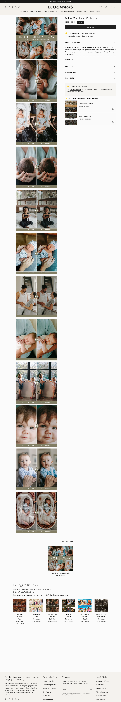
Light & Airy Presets (49, 688)
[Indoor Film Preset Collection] (60, 558)
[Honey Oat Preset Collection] (36, 605)
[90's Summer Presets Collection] (85, 605)
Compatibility (70, 78)
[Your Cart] (115, 7)
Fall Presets (46, 696)
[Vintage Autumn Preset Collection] (19, 605)
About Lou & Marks (102, 681)
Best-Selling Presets (49, 685)
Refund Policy (101, 688)
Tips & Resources (102, 692)
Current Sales (101, 696)
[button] (111, 7)
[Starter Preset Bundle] (71, 106)
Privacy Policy (65, 695)
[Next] (115, 2)
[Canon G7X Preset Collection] (68, 605)
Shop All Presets (48, 681)
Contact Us (100, 685)
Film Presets (47, 692)
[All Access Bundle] (71, 119)
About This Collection (72, 42)
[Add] (113, 108)
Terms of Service (76, 695)
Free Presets (100, 699)
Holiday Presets (48, 699)
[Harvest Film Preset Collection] (52, 605)
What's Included (70, 72)
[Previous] (5, 2)
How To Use (69, 66)
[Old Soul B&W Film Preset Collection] (101, 605)
